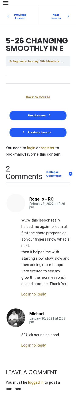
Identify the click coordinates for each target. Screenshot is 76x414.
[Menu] (6, 3)
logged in (35, 382)
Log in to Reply (33, 294)
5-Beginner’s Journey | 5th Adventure (35, 61)
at (47, 205)
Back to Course (38, 97)
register (47, 148)
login (31, 148)
